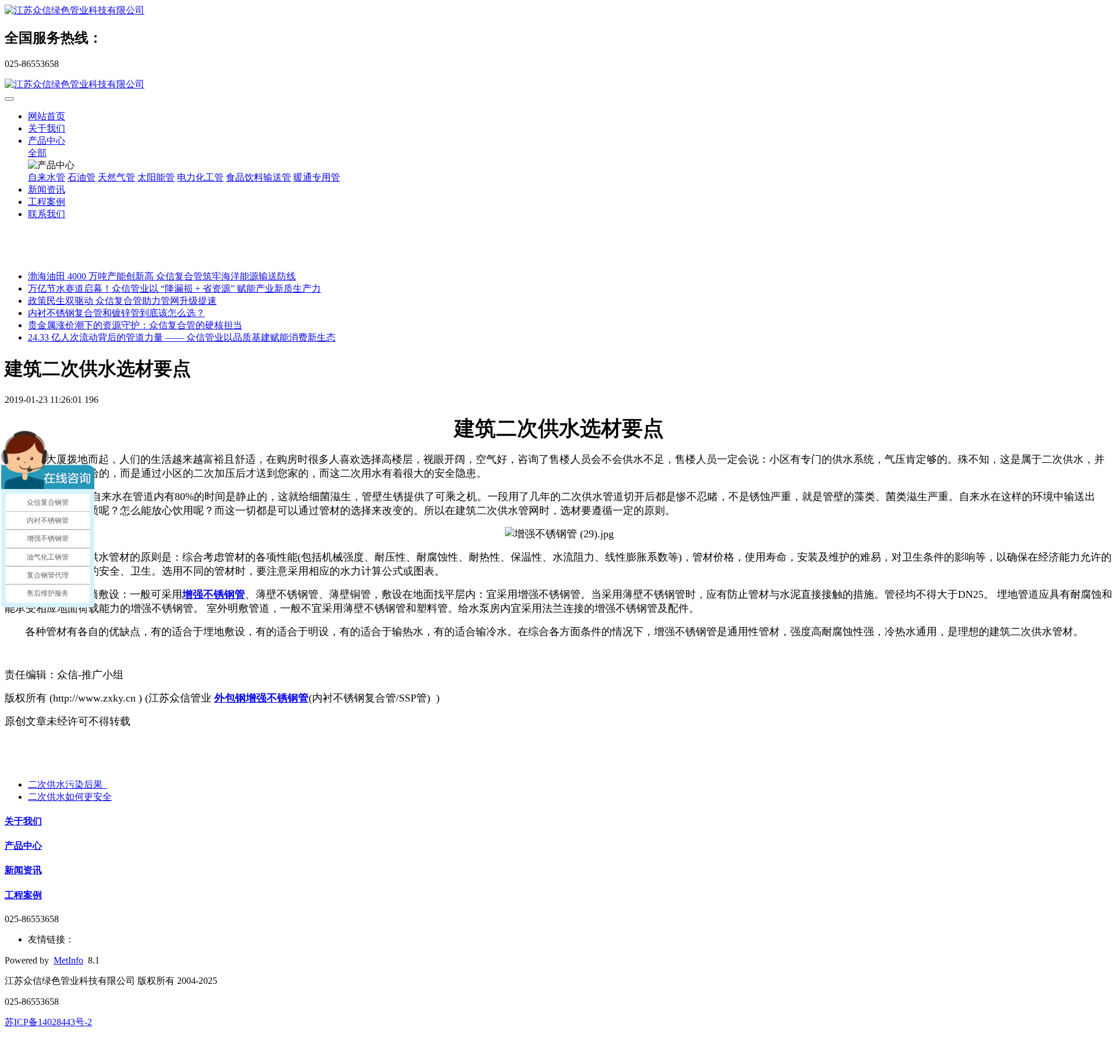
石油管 (81, 177)
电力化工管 (200, 177)
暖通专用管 (316, 177)
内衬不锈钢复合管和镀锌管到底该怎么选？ (116, 313)
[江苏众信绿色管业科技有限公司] (559, 11)
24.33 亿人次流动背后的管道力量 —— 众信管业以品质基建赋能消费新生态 (181, 337)
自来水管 (46, 177)
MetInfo (68, 960)
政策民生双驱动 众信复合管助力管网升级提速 (122, 301)
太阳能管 (156, 177)
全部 (37, 153)
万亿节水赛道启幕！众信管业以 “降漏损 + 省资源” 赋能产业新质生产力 (174, 288)
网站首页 (46, 116)
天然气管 (116, 177)
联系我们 (46, 214)
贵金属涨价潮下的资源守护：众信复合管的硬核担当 (135, 325)
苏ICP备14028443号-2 (48, 1022)
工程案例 (46, 202)
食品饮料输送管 (258, 177)
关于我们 (46, 128)
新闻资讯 (46, 189)
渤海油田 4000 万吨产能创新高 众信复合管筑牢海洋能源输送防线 (162, 276)
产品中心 (46, 141)
